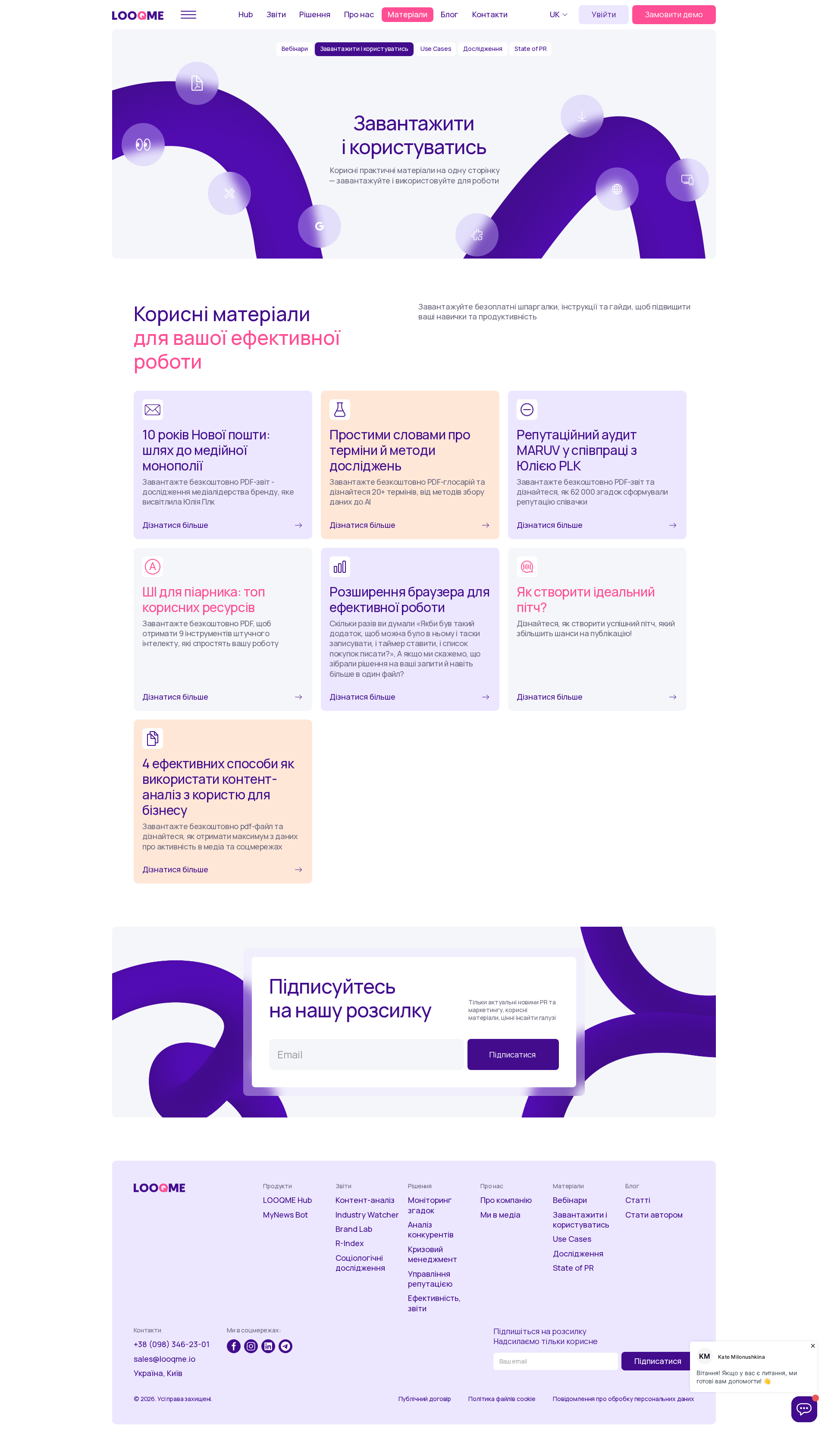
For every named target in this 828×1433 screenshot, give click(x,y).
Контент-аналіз (365, 1200)
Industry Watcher (367, 1215)
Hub (245, 14)
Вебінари (295, 48)
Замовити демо (674, 14)
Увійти (604, 14)
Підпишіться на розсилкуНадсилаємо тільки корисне (545, 1336)
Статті (637, 1200)
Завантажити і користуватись (364, 48)
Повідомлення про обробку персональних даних (623, 1399)
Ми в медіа (500, 1215)
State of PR (530, 48)
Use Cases (436, 48)
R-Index (350, 1243)
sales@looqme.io (164, 1359)
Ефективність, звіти (434, 1303)
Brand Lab (354, 1229)
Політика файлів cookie (502, 1399)
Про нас (359, 14)
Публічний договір (425, 1399)
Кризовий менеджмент (432, 1254)
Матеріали (407, 14)
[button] (560, 14)
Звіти (276, 14)
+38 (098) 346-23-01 (172, 1344)
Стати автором (654, 1215)
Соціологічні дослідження (360, 1263)
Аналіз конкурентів (431, 1230)
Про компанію (506, 1200)
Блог (449, 14)
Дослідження (482, 48)
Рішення (314, 14)
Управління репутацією (430, 1279)
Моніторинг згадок (430, 1205)
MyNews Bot (285, 1215)
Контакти (490, 14)
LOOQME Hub (287, 1200)
